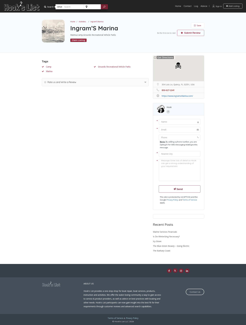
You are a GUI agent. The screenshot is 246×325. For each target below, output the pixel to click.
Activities (82, 21)
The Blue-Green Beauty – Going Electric (171, 246)
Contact (187, 6)
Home (178, 6)
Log (196, 6)
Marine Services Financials (165, 231)
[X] (175, 270)
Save (198, 25)
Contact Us (195, 292)
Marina (48, 71)
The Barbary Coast (161, 250)
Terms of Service (190, 200)
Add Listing (233, 6)
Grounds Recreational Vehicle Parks (114, 66)
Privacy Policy (172, 200)
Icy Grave (157, 241)
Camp (48, 66)
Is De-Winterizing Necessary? (166, 236)
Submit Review (192, 32)
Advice (204, 6)
